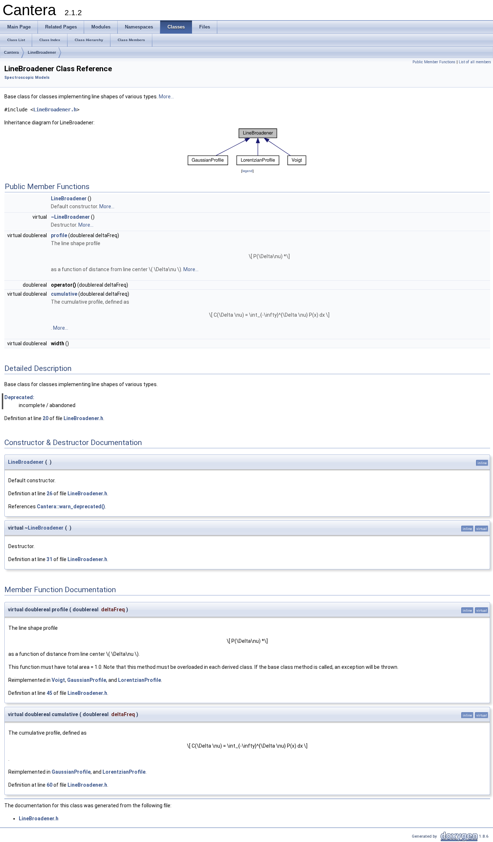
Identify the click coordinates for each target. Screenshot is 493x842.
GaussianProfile (86, 680)
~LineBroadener (70, 217)
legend (247, 171)
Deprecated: (19, 397)
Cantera (11, 52)
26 (49, 493)
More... (166, 96)
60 (49, 785)
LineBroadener (42, 52)
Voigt (58, 680)
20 (45, 418)
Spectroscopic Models (26, 77)
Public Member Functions (434, 62)
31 (49, 559)
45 (49, 693)
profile (59, 235)
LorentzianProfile (139, 680)
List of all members (475, 62)
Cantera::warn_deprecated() (71, 506)
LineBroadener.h (55, 109)
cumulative (64, 294)
